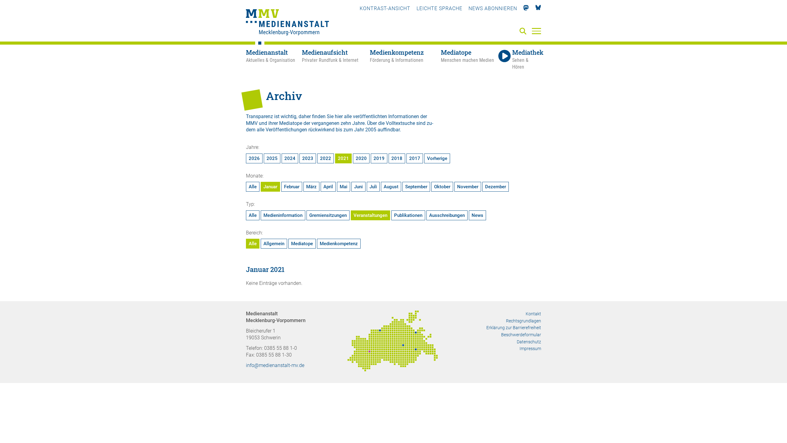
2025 (272, 158)
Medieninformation (283, 215)
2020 (361, 158)
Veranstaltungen (370, 215)
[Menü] (536, 30)
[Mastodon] (526, 8)
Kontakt (533, 313)
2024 (289, 158)
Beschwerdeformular (521, 334)
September (416, 187)
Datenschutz (529, 341)
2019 (379, 158)
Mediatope (302, 243)
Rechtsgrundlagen (523, 320)
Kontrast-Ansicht (385, 8)
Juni (358, 187)
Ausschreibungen (447, 215)
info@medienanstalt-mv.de (275, 365)
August (391, 187)
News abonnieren (493, 8)
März (311, 187)
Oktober (442, 187)
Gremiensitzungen (328, 215)
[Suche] (524, 31)
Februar (291, 187)
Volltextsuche (400, 123)
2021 (343, 158)
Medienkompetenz (339, 243)
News (477, 215)
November (467, 187)
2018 (396, 158)
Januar (270, 187)
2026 (254, 158)
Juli (373, 187)
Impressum (530, 348)
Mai (343, 187)
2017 (414, 158)
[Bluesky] (538, 8)
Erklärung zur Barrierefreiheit (513, 327)
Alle (253, 187)
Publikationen (408, 215)
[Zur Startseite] (287, 23)
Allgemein (273, 243)
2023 (307, 158)
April (328, 187)
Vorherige (437, 158)
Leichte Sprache (439, 8)
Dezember (495, 187)
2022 (325, 158)
